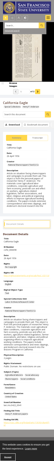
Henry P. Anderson (31, 106)
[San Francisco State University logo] (27, 7)
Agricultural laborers (14, 375)
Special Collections (12, 106)
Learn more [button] (31, 448)
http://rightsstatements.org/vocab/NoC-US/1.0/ (26, 275)
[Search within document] (48, 114)
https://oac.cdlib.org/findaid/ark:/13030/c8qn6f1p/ (27, 423)
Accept (7, 457)
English (8, 284)
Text (7, 293)
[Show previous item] (15, 91)
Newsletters (10, 387)
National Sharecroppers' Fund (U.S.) (23, 165)
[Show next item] (37, 91)
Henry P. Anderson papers (16, 414)
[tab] (16, 138)
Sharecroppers (11, 379)
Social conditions (28, 379)
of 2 (32, 91)
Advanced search (12, 30)
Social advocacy (32, 375)
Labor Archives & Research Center (19, 302)
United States (10, 396)
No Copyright (11, 267)
